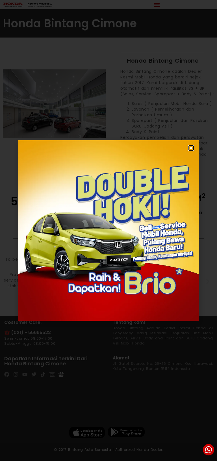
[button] (191, 148)
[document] (108, 230)
